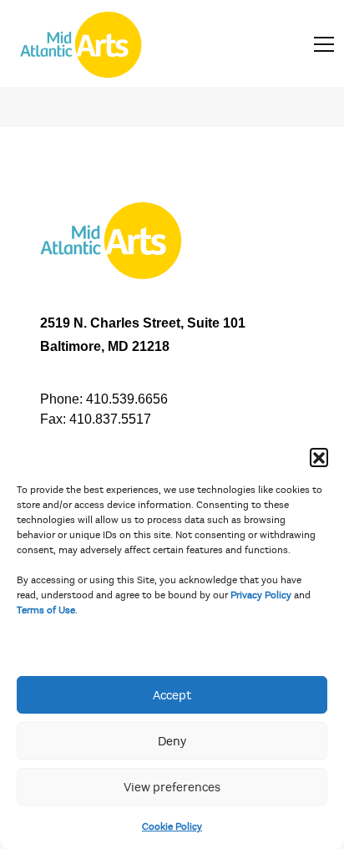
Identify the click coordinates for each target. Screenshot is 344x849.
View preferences (172, 787)
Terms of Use (46, 610)
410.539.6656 (127, 399)
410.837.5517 (110, 419)
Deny (172, 741)
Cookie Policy (172, 826)
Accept (172, 695)
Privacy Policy (260, 595)
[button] (319, 457)
